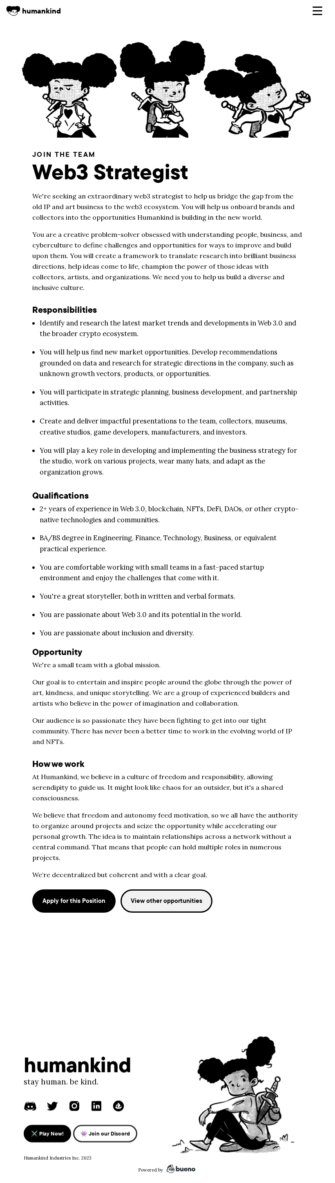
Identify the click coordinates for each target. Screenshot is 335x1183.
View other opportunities (166, 901)
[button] (317, 11)
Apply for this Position (73, 901)
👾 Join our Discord (105, 1133)
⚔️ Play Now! (47, 1133)
